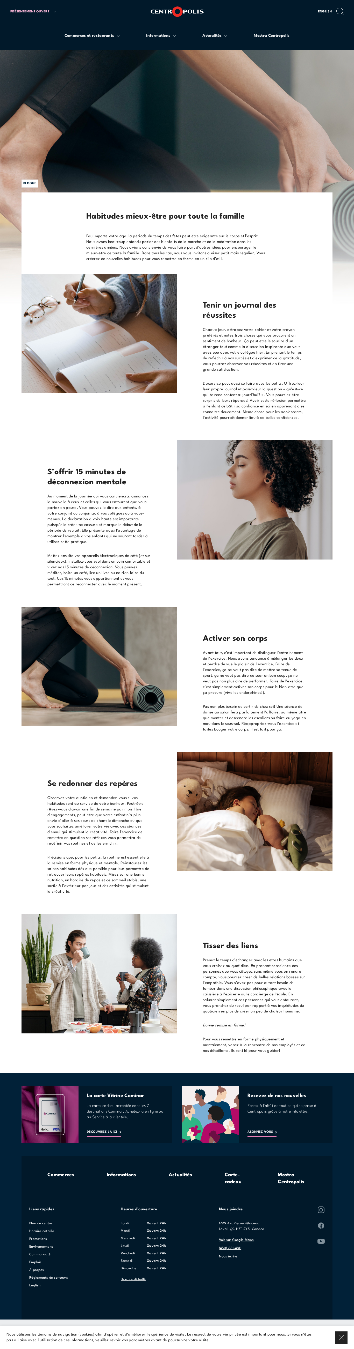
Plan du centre (40, 1223)
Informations (121, 1175)
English (325, 11)
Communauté (40, 1254)
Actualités (180, 1175)
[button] (35, 12)
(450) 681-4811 (230, 1248)
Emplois (35, 1262)
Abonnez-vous (260, 1132)
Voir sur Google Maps (236, 1240)
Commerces (60, 1175)
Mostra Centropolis (291, 1178)
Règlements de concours (48, 1277)
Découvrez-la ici (102, 1132)
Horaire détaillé (41, 1231)
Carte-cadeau (233, 1178)
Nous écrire (228, 1256)
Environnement (41, 1246)
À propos (36, 1270)
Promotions (38, 1239)
